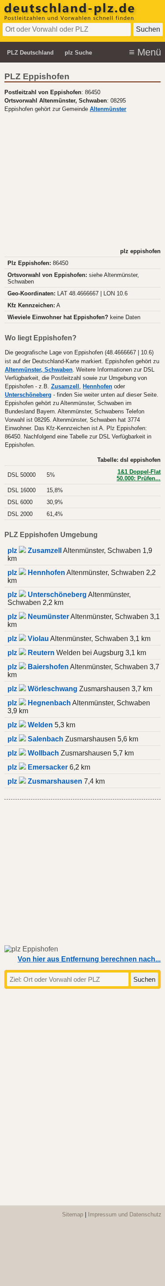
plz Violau (28, 638)
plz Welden (30, 725)
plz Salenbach (35, 739)
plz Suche (78, 52)
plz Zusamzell (34, 550)
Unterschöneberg (28, 395)
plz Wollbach (33, 753)
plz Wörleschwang (42, 689)
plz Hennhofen (36, 572)
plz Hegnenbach (39, 703)
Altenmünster (108, 109)
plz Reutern (31, 652)
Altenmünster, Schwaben (39, 370)
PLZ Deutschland (30, 52)
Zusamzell (65, 386)
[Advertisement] (82, 179)
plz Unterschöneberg (47, 594)
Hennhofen (97, 386)
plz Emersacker (37, 767)
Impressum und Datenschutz (124, 1214)
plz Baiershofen (38, 667)
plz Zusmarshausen (44, 781)
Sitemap (72, 1214)
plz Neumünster (38, 616)
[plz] (70, 19)
